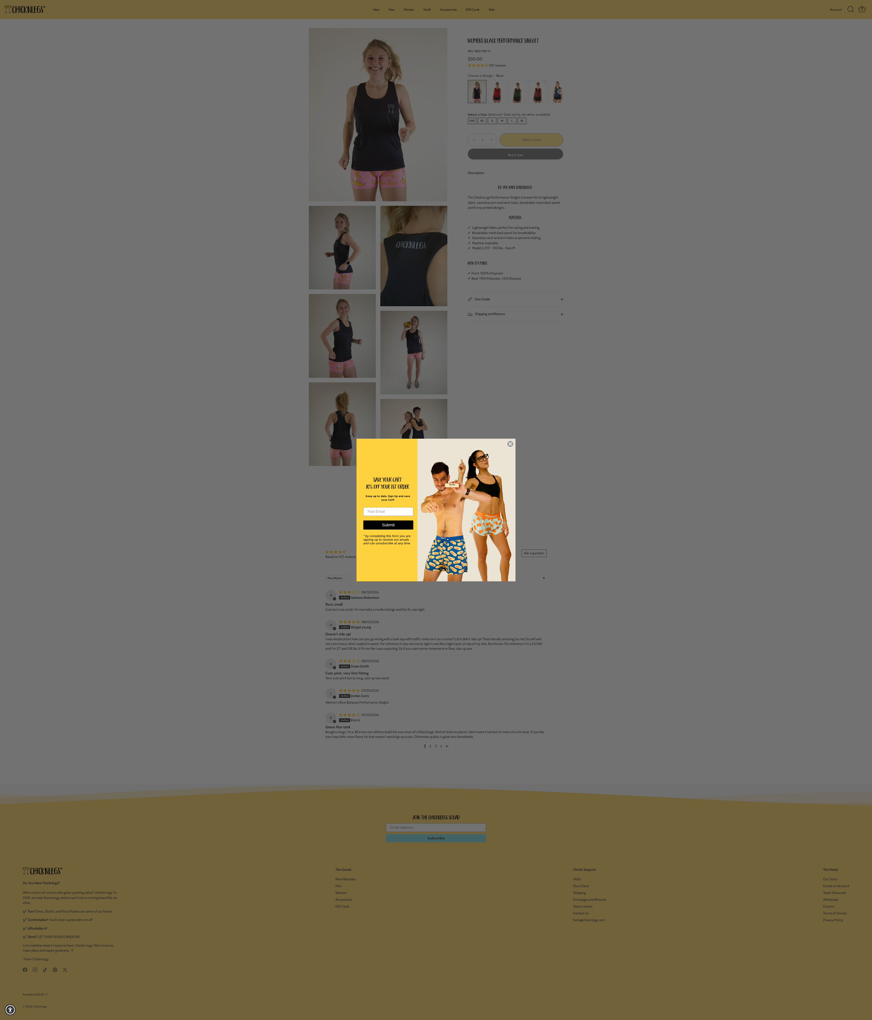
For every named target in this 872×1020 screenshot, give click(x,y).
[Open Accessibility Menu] (10, 1009)
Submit (388, 525)
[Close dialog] (510, 443)
